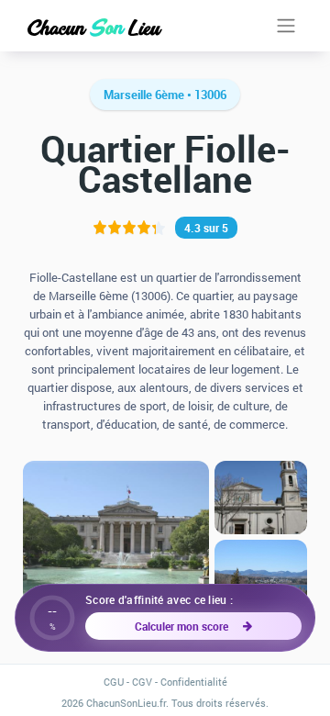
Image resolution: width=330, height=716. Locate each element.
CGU (114, 681)
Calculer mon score (184, 626)
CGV (142, 681)
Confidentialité (193, 681)
